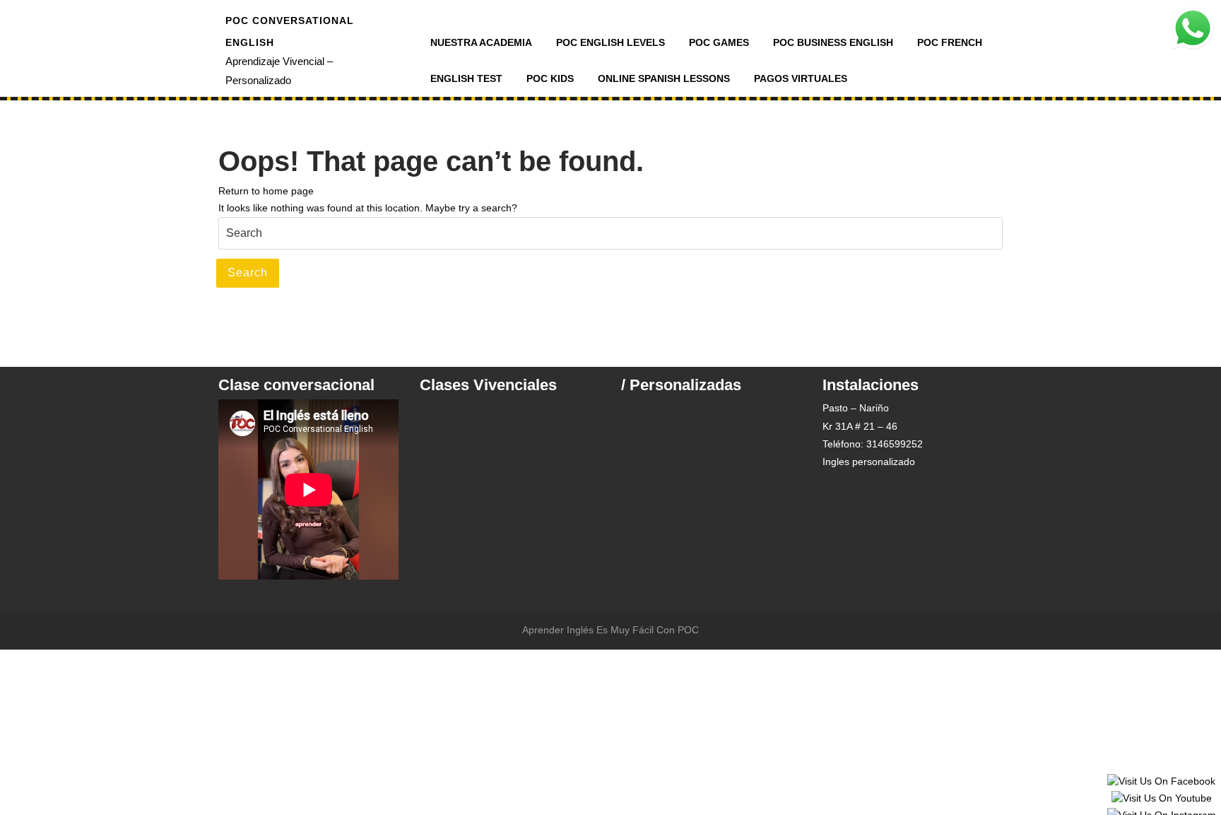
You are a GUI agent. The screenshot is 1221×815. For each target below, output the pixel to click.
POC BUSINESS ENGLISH (833, 42)
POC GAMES (719, 42)
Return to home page (266, 191)
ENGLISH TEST (466, 78)
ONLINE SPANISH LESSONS (664, 78)
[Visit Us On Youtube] (1161, 798)
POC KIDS (550, 78)
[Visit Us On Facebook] (1161, 781)
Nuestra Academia (481, 42)
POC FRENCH (949, 42)
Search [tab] (248, 272)
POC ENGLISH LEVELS (610, 42)
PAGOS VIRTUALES (800, 78)
